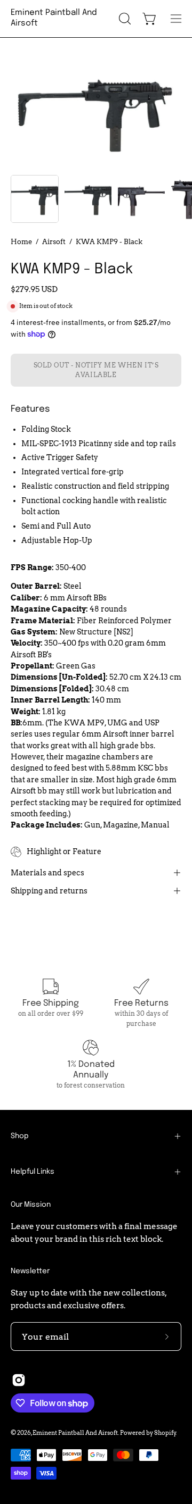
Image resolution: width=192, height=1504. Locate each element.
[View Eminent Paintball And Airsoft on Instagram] (19, 1380)
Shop (20, 1136)
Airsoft (54, 241)
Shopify (165, 1432)
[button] (123, 18)
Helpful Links (32, 1171)
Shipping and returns (49, 891)
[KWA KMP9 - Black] (35, 199)
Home (21, 241)
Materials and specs (47, 872)
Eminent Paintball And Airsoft (54, 18)
